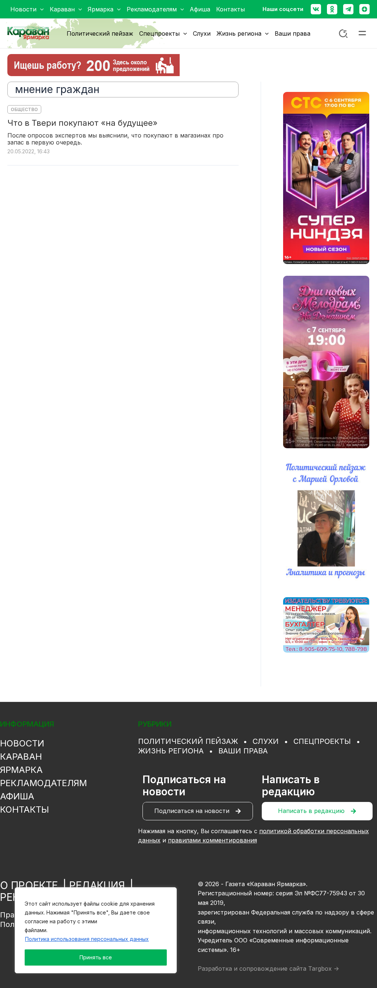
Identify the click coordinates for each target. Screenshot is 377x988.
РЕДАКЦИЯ (97, 885)
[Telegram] (348, 9)
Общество (24, 109)
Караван (21, 756)
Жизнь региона (171, 750)
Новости (22, 743)
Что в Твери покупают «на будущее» (82, 123)
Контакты (24, 809)
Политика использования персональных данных (87, 939)
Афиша (17, 796)
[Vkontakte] (316, 9)
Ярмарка (21, 769)
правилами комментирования (212, 840)
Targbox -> (323, 968)
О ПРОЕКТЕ (29, 885)
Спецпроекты (322, 741)
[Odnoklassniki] (332, 9)
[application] (40, 9)
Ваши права (243, 750)
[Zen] (364, 9)
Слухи (266, 741)
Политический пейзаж (188, 741)
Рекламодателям (43, 783)
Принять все (96, 957)
